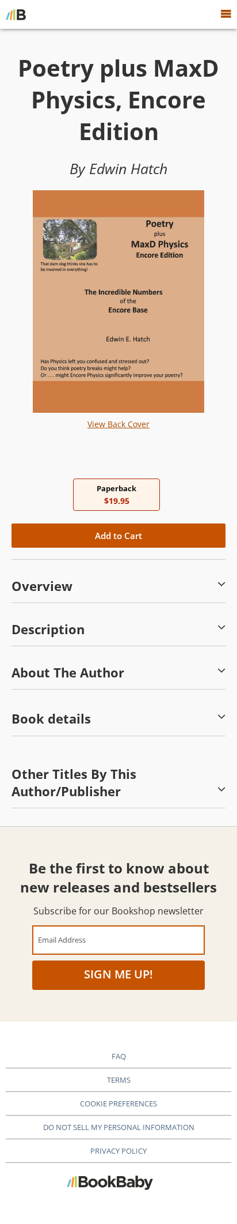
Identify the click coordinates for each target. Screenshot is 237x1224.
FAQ (119, 1056)
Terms (119, 1080)
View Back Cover (118, 424)
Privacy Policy (118, 1151)
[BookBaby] (16, 14)
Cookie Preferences (118, 1103)
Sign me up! (118, 974)
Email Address (62, 939)
